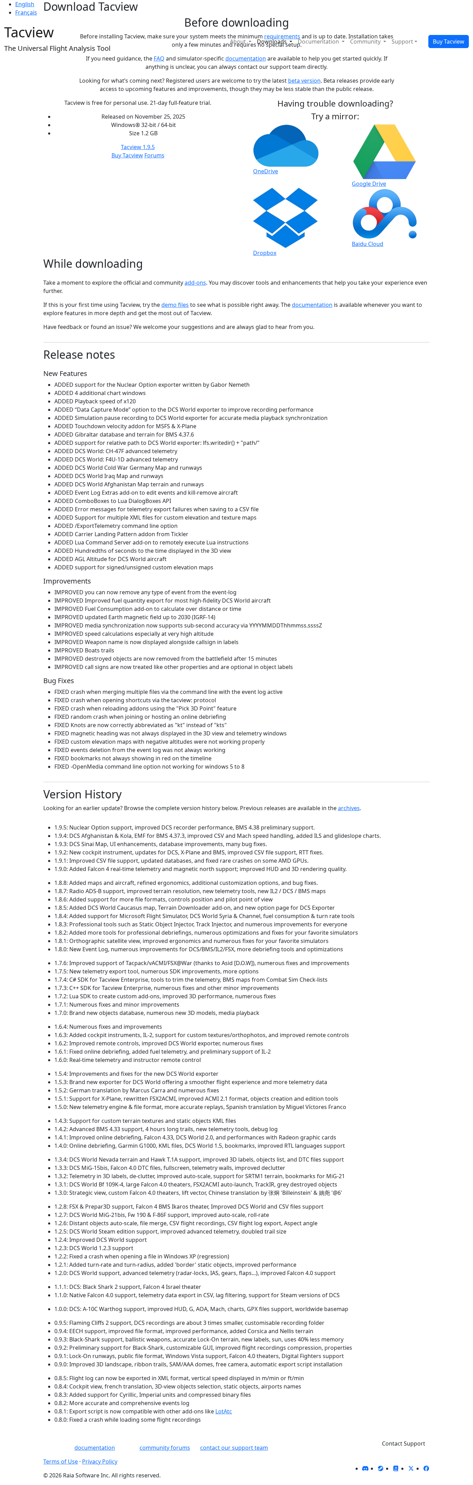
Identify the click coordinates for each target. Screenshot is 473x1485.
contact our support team (234, 1447)
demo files (175, 305)
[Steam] (380, 1468)
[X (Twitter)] (411, 1468)
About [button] (238, 41)
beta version (304, 80)
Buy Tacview (448, 41)
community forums (165, 1447)
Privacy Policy (99, 1461)
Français (26, 12)
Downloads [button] (272, 41)
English (24, 4)
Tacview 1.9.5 (138, 147)
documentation (312, 305)
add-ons (195, 282)
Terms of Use (60, 1461)
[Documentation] (395, 1468)
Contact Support (403, 1443)
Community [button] (366, 41)
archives (349, 808)
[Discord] (365, 1468)
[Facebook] (426, 1468)
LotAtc (223, 1411)
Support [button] (402, 41)
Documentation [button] (319, 41)
